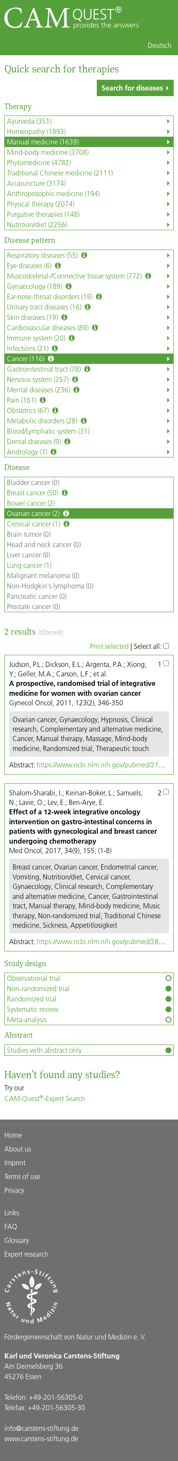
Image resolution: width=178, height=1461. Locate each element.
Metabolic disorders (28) (43, 420)
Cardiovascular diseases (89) (48, 327)
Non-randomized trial (38, 988)
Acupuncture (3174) (36, 183)
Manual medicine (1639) (43, 141)
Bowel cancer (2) (31, 502)
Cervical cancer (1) (34, 523)
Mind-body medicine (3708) (48, 151)
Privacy (14, 1190)
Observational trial (33, 977)
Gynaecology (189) (35, 286)
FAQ (10, 1226)
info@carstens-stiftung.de (41, 1428)
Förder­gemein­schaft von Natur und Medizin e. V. (75, 1336)
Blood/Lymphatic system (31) (48, 430)
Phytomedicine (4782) (39, 162)
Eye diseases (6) (30, 265)
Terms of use (22, 1176)
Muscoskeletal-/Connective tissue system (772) (75, 275)
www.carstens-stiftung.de (41, 1438)
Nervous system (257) (38, 379)
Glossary (16, 1240)
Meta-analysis (27, 1019)
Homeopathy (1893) (36, 131)
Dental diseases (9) (35, 441)
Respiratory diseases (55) (43, 255)
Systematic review (32, 1009)
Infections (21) (28, 348)
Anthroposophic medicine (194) (53, 193)
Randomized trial (32, 998)
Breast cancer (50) (33, 492)
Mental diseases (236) (39, 389)
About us (17, 1148)
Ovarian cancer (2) (34, 513)
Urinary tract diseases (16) (45, 306)
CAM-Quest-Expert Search (44, 1098)
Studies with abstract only (44, 1049)
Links (11, 1212)
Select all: (148, 646)
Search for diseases (132, 87)
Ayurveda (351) (29, 120)
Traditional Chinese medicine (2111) (60, 172)
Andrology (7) (28, 451)
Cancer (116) (26, 358)
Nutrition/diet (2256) (37, 224)
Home (13, 1134)
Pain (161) (22, 399)
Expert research (26, 1253)
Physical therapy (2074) (40, 203)
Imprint (14, 1162)
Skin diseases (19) (33, 317)
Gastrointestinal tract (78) (45, 368)
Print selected (109, 646)
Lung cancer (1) (29, 564)
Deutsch (160, 45)
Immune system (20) (37, 337)
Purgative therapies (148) (43, 214)
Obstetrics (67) (29, 410)
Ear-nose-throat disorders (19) (50, 296)
